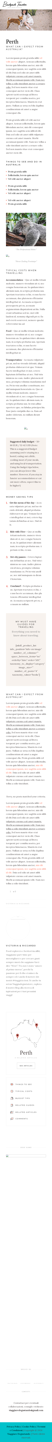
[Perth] (26, 928)
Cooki (25, 1426)
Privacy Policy (14, 1426)
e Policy (32, 1426)
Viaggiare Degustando (18, 1434)
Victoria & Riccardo (18, 904)
